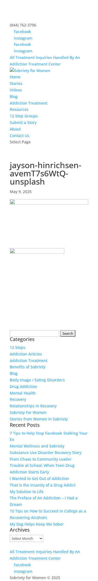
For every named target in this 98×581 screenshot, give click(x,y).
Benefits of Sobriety (27, 366)
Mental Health (23, 393)
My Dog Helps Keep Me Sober (37, 524)
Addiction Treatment (28, 103)
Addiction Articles (26, 354)
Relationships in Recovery (33, 405)
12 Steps (17, 347)
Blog (14, 96)
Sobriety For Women (28, 412)
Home (15, 76)
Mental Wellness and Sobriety (37, 446)
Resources (19, 109)
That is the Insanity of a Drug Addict (42, 485)
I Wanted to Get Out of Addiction (39, 478)
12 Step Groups (24, 115)
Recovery (18, 399)
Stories (16, 83)
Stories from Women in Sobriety (39, 419)
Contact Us (19, 135)
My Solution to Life (27, 491)
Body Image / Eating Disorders (37, 380)
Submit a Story (23, 122)
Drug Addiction (23, 386)
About (15, 129)
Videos (16, 90)
